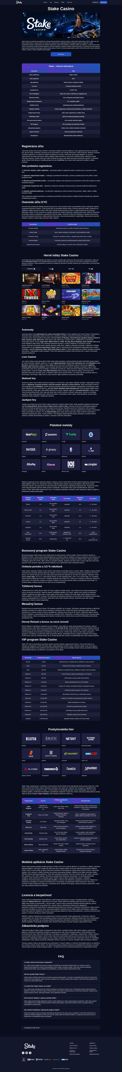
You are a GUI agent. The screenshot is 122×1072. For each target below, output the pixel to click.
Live (50, 268)
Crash (69, 268)
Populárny (30, 268)
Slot (90, 268)
